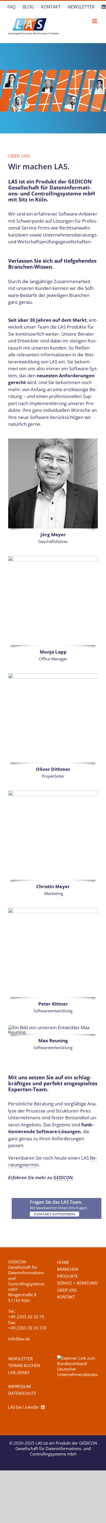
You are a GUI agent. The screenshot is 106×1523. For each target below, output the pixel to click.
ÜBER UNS (67, 1290)
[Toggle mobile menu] (95, 21)
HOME (63, 1262)
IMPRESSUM (19, 1386)
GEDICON (63, 1177)
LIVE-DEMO (18, 1372)
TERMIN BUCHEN (24, 1365)
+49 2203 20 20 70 (26, 1316)
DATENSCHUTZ (22, 1393)
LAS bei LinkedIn (24, 1407)
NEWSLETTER (20, 1358)
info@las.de (19, 1338)
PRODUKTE (67, 1276)
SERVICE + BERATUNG (77, 1283)
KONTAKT (66, 1297)
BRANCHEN (67, 1269)
